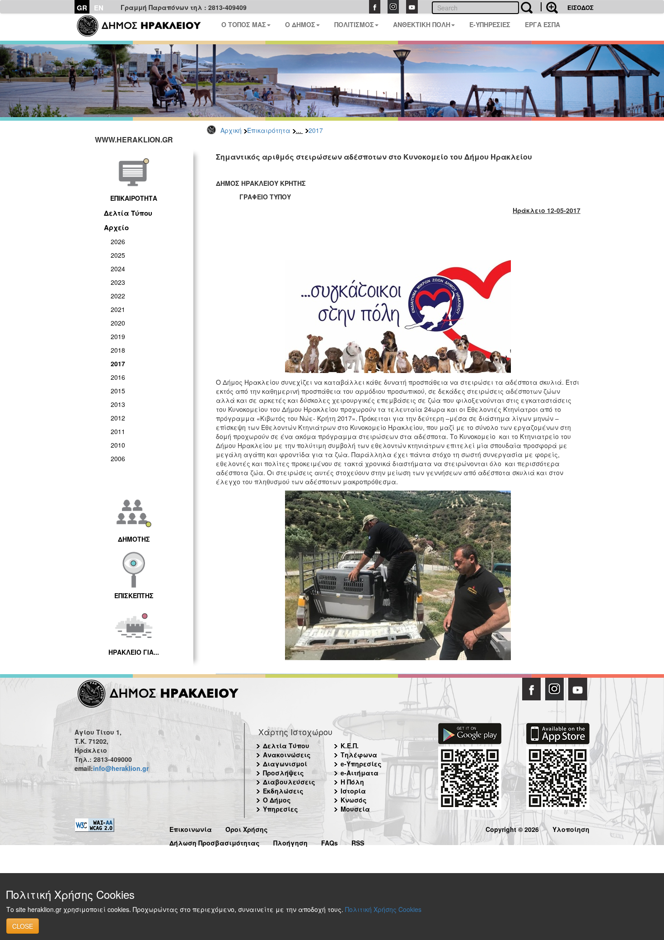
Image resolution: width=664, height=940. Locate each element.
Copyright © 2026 (512, 828)
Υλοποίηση (570, 828)
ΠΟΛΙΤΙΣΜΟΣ (354, 24)
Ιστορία (353, 790)
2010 (118, 444)
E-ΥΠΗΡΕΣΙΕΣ (489, 24)
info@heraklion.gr (121, 768)
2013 (118, 404)
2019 (118, 336)
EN (98, 8)
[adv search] (549, 6)
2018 (118, 349)
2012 (118, 417)
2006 (118, 458)
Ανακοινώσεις (287, 754)
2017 (316, 130)
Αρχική (231, 130)
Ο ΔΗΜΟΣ (300, 24)
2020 (118, 322)
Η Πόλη (352, 781)
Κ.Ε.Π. (350, 745)
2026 (118, 241)
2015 (118, 390)
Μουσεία (355, 808)
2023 (118, 282)
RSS (357, 841)
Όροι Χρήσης (246, 828)
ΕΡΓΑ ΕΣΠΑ (542, 24)
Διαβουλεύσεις (289, 781)
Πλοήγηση (290, 841)
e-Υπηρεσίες (361, 763)
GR (82, 8)
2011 (118, 431)
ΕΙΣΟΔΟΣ (580, 7)
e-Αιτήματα (360, 772)
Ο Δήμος (277, 799)
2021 (118, 309)
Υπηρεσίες (280, 808)
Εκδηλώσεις (283, 790)
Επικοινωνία (190, 828)
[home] (144, 27)
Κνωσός (354, 799)
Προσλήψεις (283, 772)
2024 (118, 268)
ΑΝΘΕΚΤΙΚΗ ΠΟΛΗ (421, 24)
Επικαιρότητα (268, 130)
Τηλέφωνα (359, 754)
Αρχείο (116, 227)
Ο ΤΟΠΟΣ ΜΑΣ (243, 24)
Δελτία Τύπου (128, 213)
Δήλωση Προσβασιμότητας (214, 841)
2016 (118, 377)
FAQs (329, 841)
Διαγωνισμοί (285, 763)
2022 (118, 295)
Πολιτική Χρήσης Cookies (383, 909)
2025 (118, 255)
